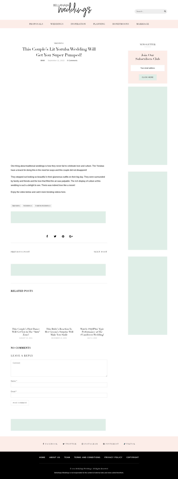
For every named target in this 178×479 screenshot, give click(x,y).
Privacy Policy (113, 457)
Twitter (71, 444)
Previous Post (20, 252)
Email (14, 391)
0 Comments (72, 60)
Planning (99, 24)
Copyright (133, 457)
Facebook (51, 444)
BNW (43, 60)
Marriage (142, 24)
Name (14, 381)
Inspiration (78, 24)
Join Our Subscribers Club (147, 57)
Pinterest (112, 444)
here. (63, 192)
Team (67, 457)
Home (42, 457)
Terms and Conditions (87, 457)
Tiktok (130, 444)
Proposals (36, 24)
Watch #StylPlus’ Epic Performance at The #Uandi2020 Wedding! (92, 332)
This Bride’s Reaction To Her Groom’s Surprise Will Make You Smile (59, 332)
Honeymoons (120, 24)
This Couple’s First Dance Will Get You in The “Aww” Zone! (26, 332)
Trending (59, 43)
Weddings (56, 24)
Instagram (91, 444)
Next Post (100, 252)
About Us (54, 457)
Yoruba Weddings (42, 206)
